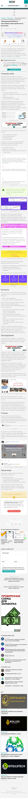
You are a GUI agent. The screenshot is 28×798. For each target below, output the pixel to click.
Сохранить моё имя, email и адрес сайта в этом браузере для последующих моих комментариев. (13, 568)
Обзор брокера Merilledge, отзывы (13, 673)
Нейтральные (11, 28)
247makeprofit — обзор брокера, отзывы (14, 685)
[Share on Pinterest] (16, 523)
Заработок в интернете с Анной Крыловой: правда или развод (19, 541)
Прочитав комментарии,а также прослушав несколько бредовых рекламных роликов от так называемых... (15, 651)
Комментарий (5, 553)
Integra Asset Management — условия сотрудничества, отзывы (6, 541)
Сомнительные (4, 709)
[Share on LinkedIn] (20, 523)
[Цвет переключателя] (26, 2)
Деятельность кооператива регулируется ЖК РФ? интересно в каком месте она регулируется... (15, 661)
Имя (3, 561)
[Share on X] (8, 524)
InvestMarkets (14, 65)
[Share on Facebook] (12, 523)
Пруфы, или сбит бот (9, 655)
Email (16, 561)
